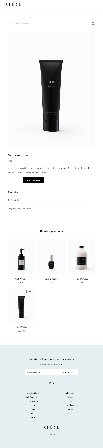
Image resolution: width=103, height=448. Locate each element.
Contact (33, 409)
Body (19, 208)
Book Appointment (33, 397)
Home (10, 23)
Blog (33, 413)
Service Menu (33, 393)
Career (70, 397)
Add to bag (33, 180)
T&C (70, 413)
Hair (16, 23)
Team (69, 401)
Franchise (70, 405)
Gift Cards (69, 393)
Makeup (29, 208)
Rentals (70, 409)
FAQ (33, 417)
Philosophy (33, 401)
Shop (33, 405)
